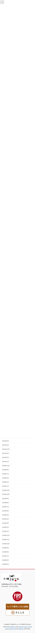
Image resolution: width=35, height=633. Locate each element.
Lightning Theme (22, 627)
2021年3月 (5, 453)
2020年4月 (5, 478)
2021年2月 (5, 457)
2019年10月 (6, 494)
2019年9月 (5, 498)
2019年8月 (5, 502)
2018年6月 (5, 560)
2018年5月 (5, 564)
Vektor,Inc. (21, 628)
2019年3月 (5, 523)
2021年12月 (6, 449)
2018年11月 (5, 539)
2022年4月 (5, 445)
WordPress (13, 627)
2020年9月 (5, 470)
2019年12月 (6, 490)
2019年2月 (5, 527)
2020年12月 (6, 465)
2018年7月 (5, 556)
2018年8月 (5, 552)
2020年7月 (5, 474)
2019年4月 (5, 519)
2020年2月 (5, 482)
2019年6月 (5, 511)
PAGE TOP (32, 612)
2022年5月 (5, 441)
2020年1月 (5, 486)
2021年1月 (5, 461)
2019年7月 (5, 507)
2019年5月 (5, 515)
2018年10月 (6, 543)
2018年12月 (6, 535)
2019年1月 (5, 531)
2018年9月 (5, 548)
